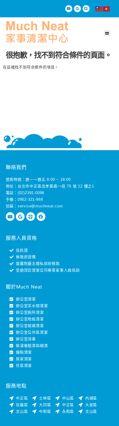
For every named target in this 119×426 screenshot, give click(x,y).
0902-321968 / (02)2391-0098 (23, 9)
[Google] (77, 8)
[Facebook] (41, 216)
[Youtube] (68, 8)
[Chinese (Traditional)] (99, 9)
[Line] (86, 8)
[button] (107, 33)
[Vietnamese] (106, 9)
